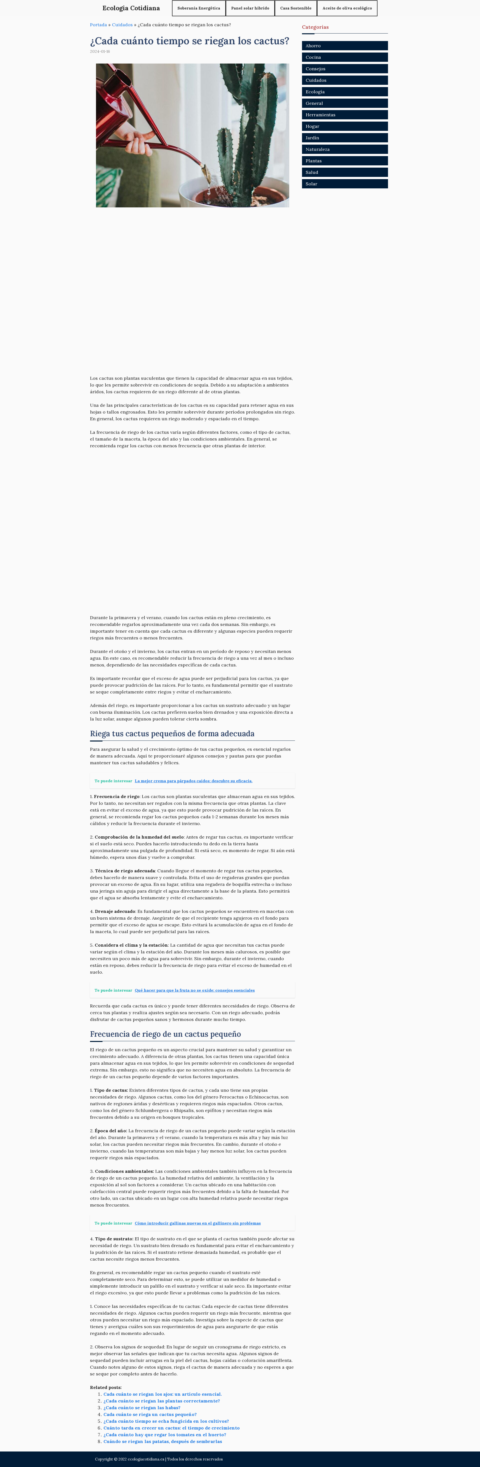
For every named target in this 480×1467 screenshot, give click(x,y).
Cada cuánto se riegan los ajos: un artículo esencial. (163, 1394)
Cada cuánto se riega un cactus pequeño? (150, 1414)
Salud (312, 172)
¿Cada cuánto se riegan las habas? (142, 1407)
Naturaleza (318, 149)
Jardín (312, 138)
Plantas (314, 161)
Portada (98, 25)
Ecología (315, 92)
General (314, 103)
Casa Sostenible (296, 8)
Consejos (316, 69)
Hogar (312, 126)
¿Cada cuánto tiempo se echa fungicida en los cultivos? (166, 1421)
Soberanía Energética (199, 8)
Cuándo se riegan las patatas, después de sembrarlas (163, 1441)
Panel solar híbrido (250, 8)
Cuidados (122, 25)
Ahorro (313, 46)
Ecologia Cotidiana (131, 8)
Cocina (313, 57)
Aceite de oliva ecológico (347, 8)
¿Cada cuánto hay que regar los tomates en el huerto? (165, 1434)
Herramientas (321, 115)
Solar (311, 184)
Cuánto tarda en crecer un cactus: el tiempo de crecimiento (172, 1428)
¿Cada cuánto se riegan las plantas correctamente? (162, 1401)
